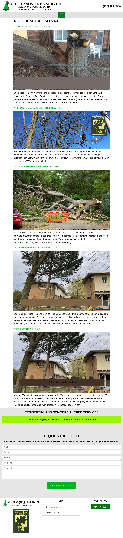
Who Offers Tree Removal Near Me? (35, 27)
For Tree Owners (52, 513)
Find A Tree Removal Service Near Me (35, 248)
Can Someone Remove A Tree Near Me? (36, 166)
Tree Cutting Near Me (26, 329)
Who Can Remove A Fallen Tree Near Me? (37, 108)
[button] (61, 15)
